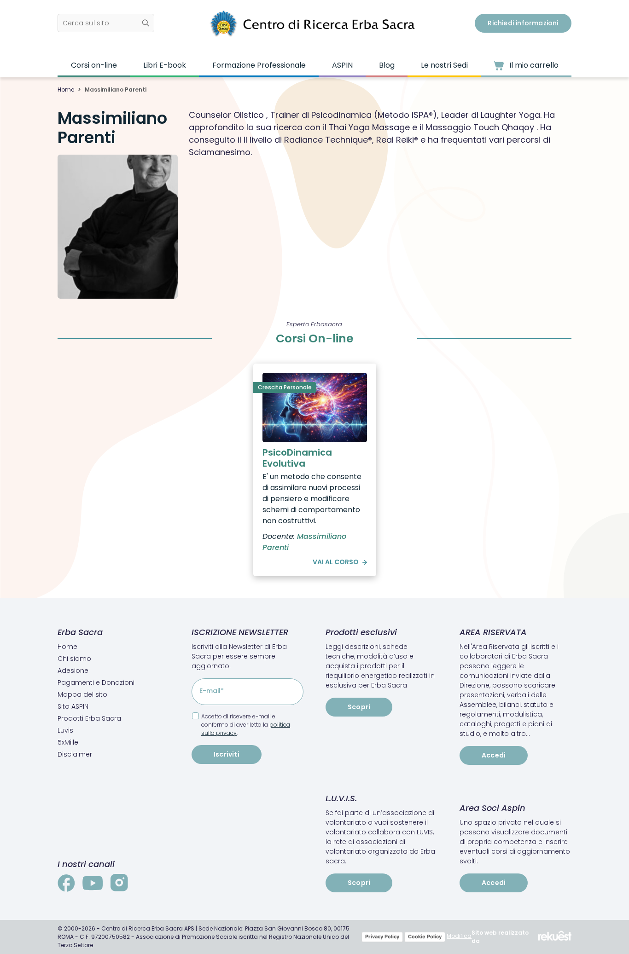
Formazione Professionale (259, 65)
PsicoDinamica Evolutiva (297, 458)
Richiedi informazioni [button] (523, 23)
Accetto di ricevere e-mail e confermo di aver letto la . (245, 724)
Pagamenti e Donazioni (96, 682)
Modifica (459, 936)
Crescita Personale (285, 387)
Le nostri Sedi (444, 65)
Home (66, 89)
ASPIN (342, 65)
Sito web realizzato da (500, 937)
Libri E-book (164, 65)
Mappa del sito (82, 694)
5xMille (68, 742)
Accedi (494, 755)
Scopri (359, 706)
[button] (106, 23)
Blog (387, 65)
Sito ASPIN (73, 706)
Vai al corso (336, 562)
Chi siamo (74, 658)
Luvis (65, 730)
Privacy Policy (382, 936)
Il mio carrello (533, 65)
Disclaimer (75, 754)
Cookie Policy (425, 936)
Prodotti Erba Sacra (89, 718)
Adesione (73, 670)
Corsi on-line (94, 65)
